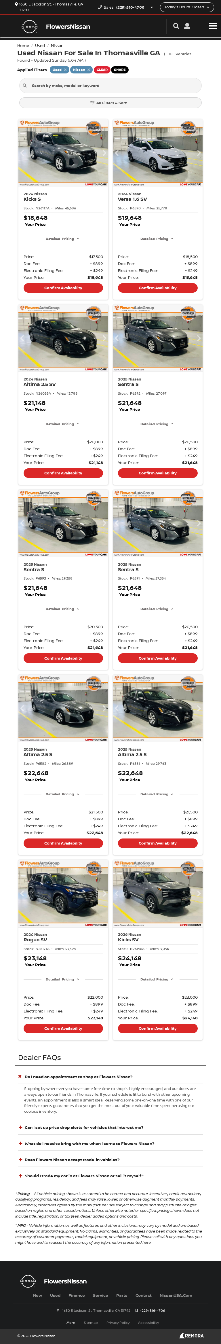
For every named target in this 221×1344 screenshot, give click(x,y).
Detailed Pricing (60, 238)
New (37, 1295)
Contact (144, 1295)
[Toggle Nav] (213, 26)
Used (55, 1295)
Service (100, 1295)
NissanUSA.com (176, 1295)
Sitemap (91, 1322)
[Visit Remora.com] (191, 1337)
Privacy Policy (117, 1322)
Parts (121, 1295)
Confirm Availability (63, 287)
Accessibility (148, 1322)
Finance (76, 1295)
